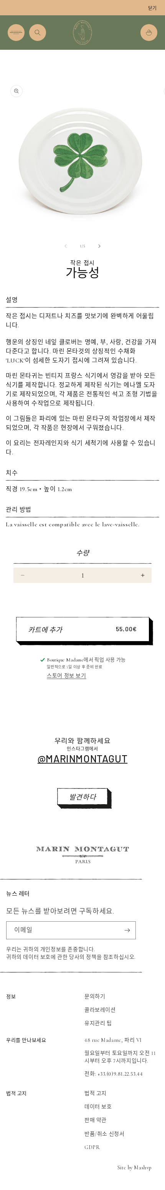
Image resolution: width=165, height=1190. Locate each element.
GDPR (92, 1147)
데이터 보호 (98, 1106)
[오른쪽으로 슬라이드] (99, 246)
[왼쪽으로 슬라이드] (65, 246)
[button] (16, 32)
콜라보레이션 (100, 1010)
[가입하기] (127, 930)
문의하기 (94, 996)
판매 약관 (95, 1120)
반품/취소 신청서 (104, 1134)
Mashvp (143, 1167)
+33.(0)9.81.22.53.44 (120, 1074)
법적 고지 (95, 1093)
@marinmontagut (82, 758)
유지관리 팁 (98, 1023)
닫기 (152, 8)
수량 (82, 553)
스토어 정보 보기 (66, 676)
